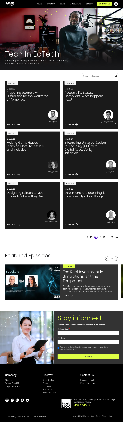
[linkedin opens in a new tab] (17, 400)
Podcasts (47, 386)
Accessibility (77, 416)
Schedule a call (87, 380)
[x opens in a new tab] (7, 400)
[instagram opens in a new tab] (22, 400)
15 (112, 237)
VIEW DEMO (80, 405)
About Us (9, 380)
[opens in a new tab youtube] (27, 400)
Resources (47, 389)
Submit (88, 356)
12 (100, 237)
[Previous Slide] (107, 259)
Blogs (45, 383)
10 (91, 237)
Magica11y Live (49, 392)
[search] (116, 4)
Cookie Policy (96, 416)
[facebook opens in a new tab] (12, 400)
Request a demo (87, 383)
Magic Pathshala (12, 386)
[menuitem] (39, 4)
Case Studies (48, 380)
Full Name (61, 338)
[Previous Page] (76, 237)
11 (96, 237)
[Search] (116, 75)
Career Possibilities (13, 383)
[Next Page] (117, 237)
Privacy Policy (107, 416)
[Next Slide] (116, 259)
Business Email (64, 329)
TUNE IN (66, 295)
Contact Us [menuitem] (104, 4)
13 (104, 237)
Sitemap (86, 416)
